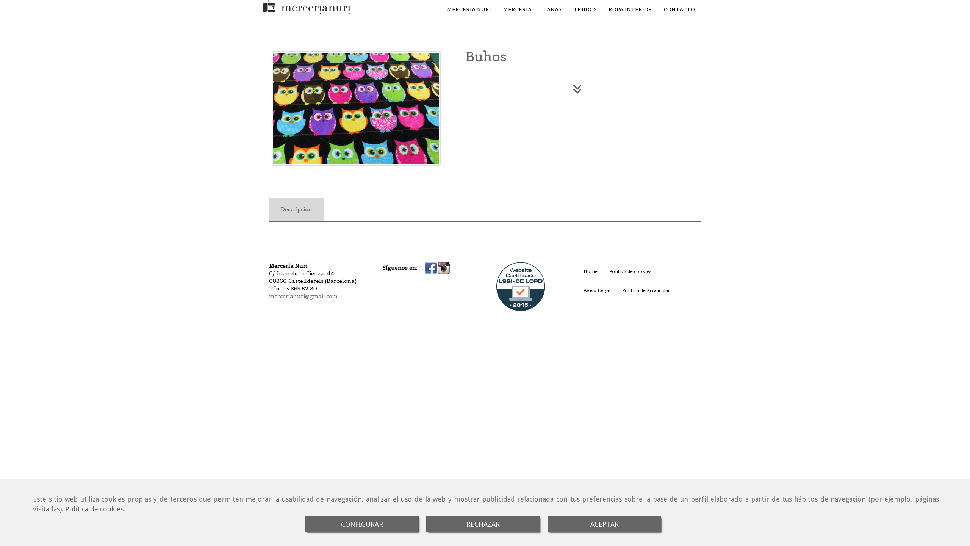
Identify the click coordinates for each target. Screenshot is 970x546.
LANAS (552, 9)
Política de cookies (94, 509)
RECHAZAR (483, 524)
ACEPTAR (604, 524)
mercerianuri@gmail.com (303, 296)
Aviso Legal (597, 290)
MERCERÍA (517, 9)
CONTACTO (679, 9)
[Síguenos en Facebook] (431, 267)
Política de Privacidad (646, 290)
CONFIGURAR (362, 524)
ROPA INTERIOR (630, 9)
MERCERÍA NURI (469, 9)
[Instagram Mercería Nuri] (444, 267)
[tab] (296, 209)
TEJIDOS (585, 9)
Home (591, 271)
